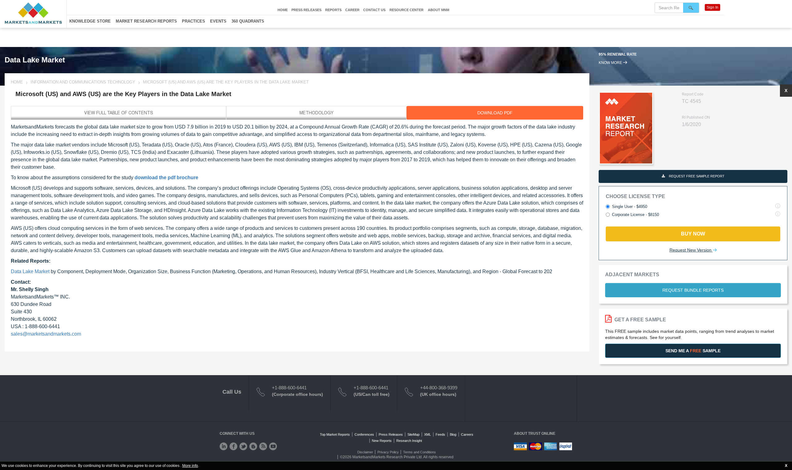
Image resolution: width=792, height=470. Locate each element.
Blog (453, 434)
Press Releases (306, 10)
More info (190, 466)
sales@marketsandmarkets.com (46, 334)
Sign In (712, 7)
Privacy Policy (388, 452)
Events (218, 21)
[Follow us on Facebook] (233, 446)
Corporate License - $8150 (635, 214)
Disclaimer (365, 452)
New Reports (382, 440)
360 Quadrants (247, 21)
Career (352, 10)
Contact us (374, 10)
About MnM (438, 10)
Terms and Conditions (419, 452)
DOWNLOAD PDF (495, 112)
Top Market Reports (335, 434)
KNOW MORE (611, 63)
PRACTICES (193, 21)
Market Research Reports (146, 21)
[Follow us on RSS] (263, 446)
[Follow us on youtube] (273, 446)
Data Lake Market (30, 271)
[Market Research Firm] (33, 13)
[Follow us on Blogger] (253, 446)
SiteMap (413, 434)
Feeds (440, 434)
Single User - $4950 (629, 206)
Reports (333, 10)
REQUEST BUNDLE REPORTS (693, 290)
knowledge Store (90, 21)
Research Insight (409, 440)
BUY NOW (693, 233)
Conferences (364, 434)
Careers (467, 434)
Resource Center (407, 10)
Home (283, 10)
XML (427, 434)
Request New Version (691, 250)
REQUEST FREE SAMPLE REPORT (696, 176)
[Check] (223, 446)
